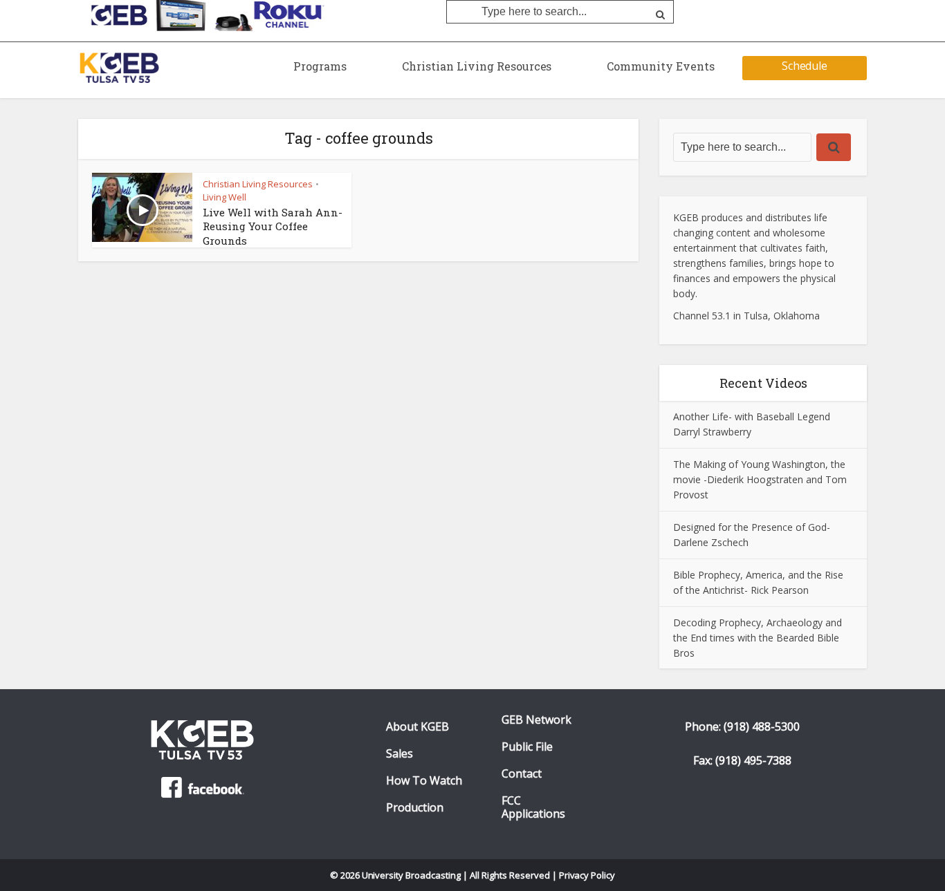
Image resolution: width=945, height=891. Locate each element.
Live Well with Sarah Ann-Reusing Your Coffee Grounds (272, 226)
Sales (399, 753)
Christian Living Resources (476, 66)
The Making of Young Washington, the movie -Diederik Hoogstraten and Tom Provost (760, 479)
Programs (320, 66)
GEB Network (536, 719)
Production (414, 807)
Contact (522, 773)
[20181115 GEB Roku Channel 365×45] (203, 14)
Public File (527, 746)
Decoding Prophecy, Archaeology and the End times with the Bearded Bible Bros (757, 637)
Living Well (224, 197)
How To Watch (424, 780)
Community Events (661, 66)
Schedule (805, 65)
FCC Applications (533, 807)
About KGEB (417, 726)
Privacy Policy (587, 875)
